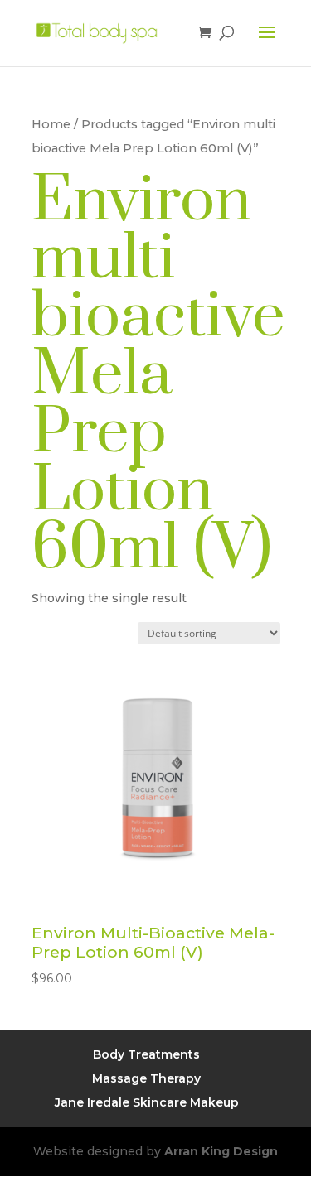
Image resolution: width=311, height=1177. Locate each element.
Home (51, 124)
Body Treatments (146, 1054)
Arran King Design (221, 1151)
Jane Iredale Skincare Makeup (147, 1102)
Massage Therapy (146, 1078)
